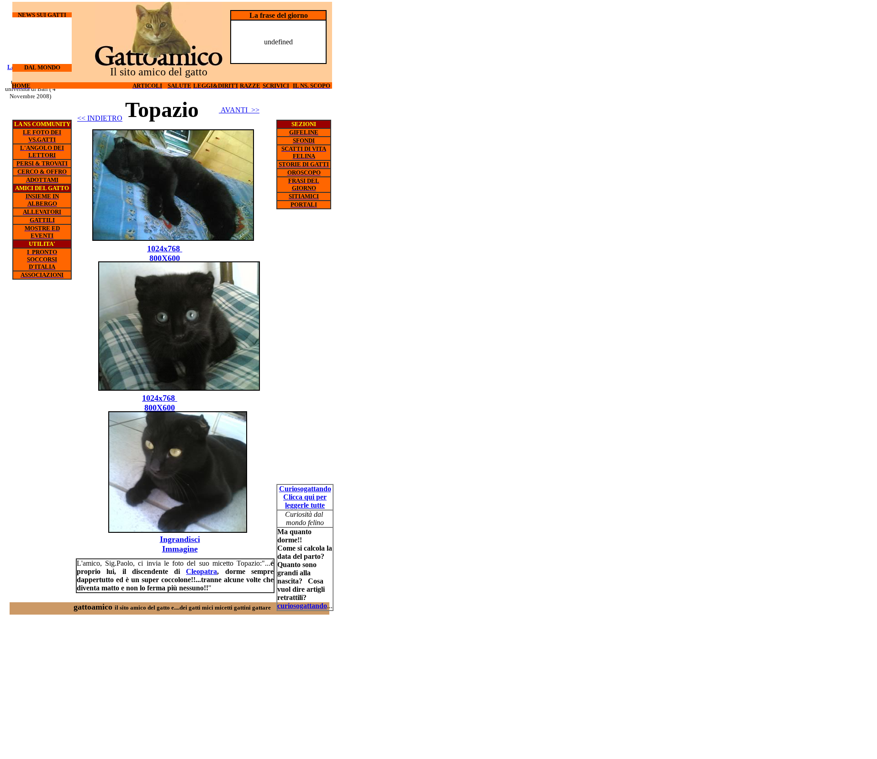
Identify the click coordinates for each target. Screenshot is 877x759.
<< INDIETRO (99, 118)
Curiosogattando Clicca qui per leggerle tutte (305, 497)
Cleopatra (201, 571)
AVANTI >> (239, 110)
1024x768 (159, 398)
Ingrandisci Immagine (180, 544)
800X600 (159, 407)
